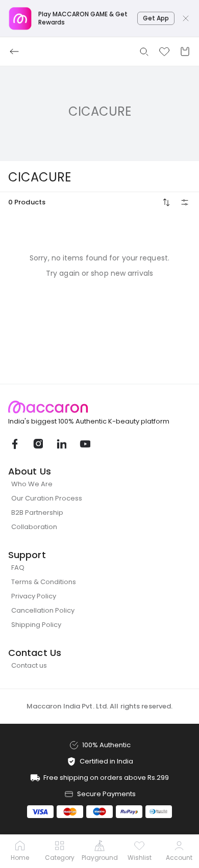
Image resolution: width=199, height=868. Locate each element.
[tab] (20, 851)
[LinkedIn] (61, 444)
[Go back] (14, 51)
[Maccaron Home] (99, 407)
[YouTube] (85, 444)
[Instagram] (38, 444)
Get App (156, 18)
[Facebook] (14, 444)
